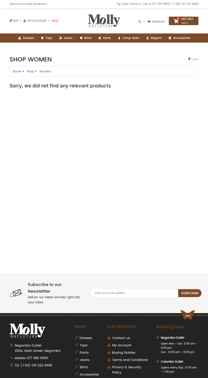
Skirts (87, 38)
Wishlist (159, 21)
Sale (55, 20)
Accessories (181, 38)
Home (17, 71)
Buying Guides (123, 352)
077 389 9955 (160, 4)
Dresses (28, 38)
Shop (30, 71)
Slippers (156, 38)
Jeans (68, 38)
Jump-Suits (130, 38)
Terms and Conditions (130, 360)
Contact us (121, 338)
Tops (49, 38)
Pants (107, 38)
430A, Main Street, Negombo (38, 348)
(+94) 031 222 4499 (185, 4)
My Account (121, 345)
